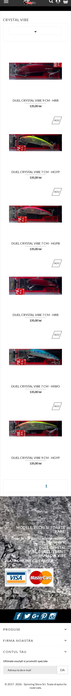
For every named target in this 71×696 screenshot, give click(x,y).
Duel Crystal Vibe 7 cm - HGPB (35, 243)
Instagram (57, 614)
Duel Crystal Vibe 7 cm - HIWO (35, 386)
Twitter (31, 614)
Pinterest (48, 614)
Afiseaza (14, 73)
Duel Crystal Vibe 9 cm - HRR (36, 100)
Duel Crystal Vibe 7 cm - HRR (36, 315)
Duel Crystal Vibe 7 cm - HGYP (35, 172)
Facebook (23, 614)
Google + (40, 614)
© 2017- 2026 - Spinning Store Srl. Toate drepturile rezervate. (35, 685)
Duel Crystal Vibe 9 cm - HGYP (35, 457)
